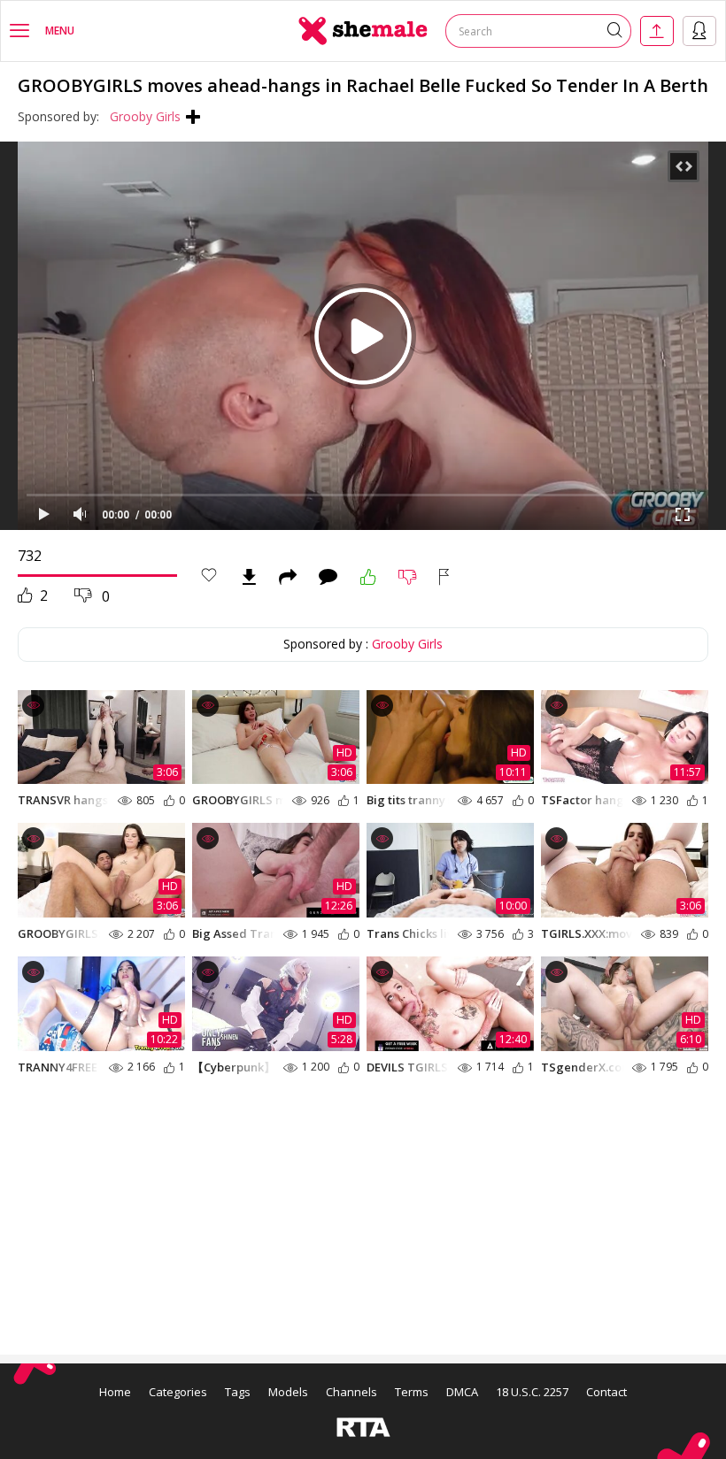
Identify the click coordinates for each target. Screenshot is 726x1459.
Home (115, 1392)
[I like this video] (368, 577)
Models (288, 1392)
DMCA (462, 1392)
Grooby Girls (145, 116)
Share (288, 577)
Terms (412, 1392)
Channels (351, 1392)
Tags (238, 1392)
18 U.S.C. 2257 (532, 1392)
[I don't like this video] (407, 577)
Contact (606, 1392)
